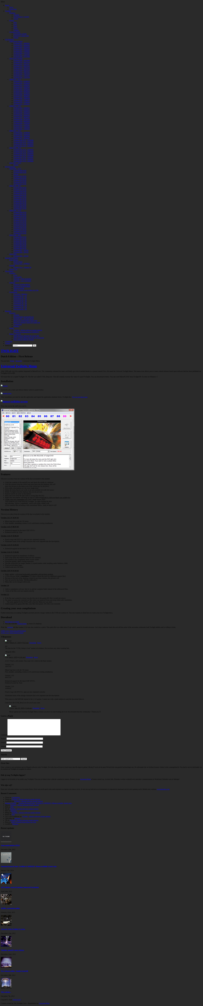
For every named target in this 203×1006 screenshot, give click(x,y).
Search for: (8, 345)
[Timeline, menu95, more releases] (6, 946)
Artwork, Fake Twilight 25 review (13, 929)
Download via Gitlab (12, 622)
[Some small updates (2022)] (6, 841)
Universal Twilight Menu (19, 366)
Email (3, 742)
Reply (39, 643)
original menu (22, 624)
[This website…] (6, 988)
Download (22, 631)
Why (12, 807)
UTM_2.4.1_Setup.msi (8, 633)
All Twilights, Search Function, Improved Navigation (20, 887)
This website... (6, 992)
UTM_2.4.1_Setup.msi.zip (10, 631)
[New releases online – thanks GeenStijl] (6, 967)
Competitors (16, 797)
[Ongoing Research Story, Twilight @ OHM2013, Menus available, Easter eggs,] (6, 862)
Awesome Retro (85, 779)
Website (3, 746)
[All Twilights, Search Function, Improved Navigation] (6, 883)
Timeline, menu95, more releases (12, 950)
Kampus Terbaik (10, 803)
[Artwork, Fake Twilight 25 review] (6, 925)
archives (10, 627)
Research (19, 361)
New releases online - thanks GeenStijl (14, 971)
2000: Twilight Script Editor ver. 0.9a (23, 822)
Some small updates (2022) (10, 845)
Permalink (32, 643)
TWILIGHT (10, 351)
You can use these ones (79, 397)
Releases (13, 811)
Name (3, 738)
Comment (4, 735)
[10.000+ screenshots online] (6, 904)
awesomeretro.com (163, 789)
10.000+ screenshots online (10, 908)
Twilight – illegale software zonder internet (26, 799)
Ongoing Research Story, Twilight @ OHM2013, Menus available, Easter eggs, (45, 803)
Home (12, 361)
